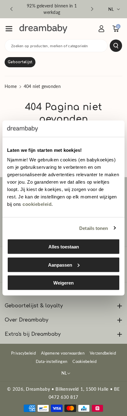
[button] (9, 29)
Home (11, 86)
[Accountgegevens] (101, 28)
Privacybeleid (23, 353)
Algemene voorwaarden (62, 353)
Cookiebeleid (84, 361)
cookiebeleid (37, 204)
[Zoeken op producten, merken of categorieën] (116, 46)
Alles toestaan (63, 246)
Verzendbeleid (103, 353)
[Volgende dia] (92, 9)
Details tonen (93, 228)
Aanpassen (60, 264)
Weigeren (63, 282)
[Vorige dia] (11, 9)
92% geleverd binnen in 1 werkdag (52, 9)
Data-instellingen (51, 361)
